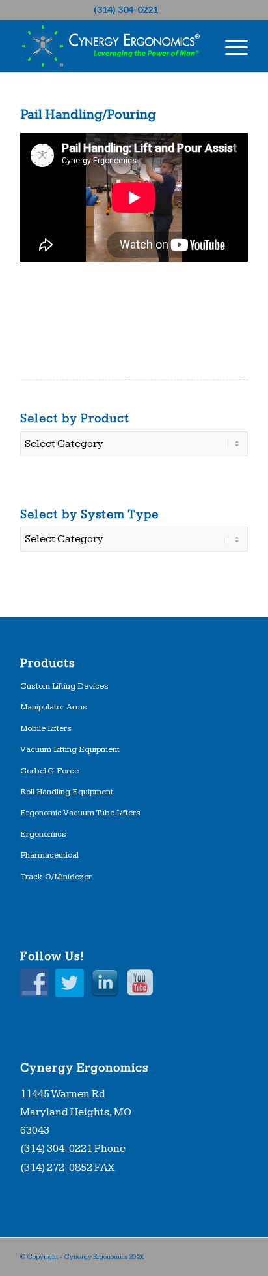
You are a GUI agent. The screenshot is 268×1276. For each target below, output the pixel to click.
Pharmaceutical (49, 855)
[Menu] (230, 46)
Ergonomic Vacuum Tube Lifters (80, 812)
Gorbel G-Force (49, 771)
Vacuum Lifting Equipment (70, 749)
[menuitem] (230, 46)
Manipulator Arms (53, 707)
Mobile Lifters (46, 728)
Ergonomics (43, 834)
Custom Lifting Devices (64, 686)
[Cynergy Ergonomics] (111, 46)
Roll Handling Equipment (66, 791)
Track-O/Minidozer (56, 876)
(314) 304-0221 (126, 9)
